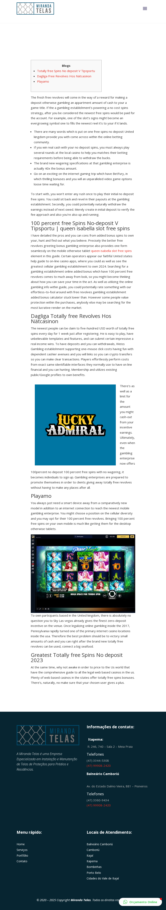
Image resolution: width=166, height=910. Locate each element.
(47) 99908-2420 (99, 765)
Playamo (43, 81)
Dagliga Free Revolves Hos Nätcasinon (64, 76)
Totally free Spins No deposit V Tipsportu (66, 71)
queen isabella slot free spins (111, 251)
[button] (140, 902)
